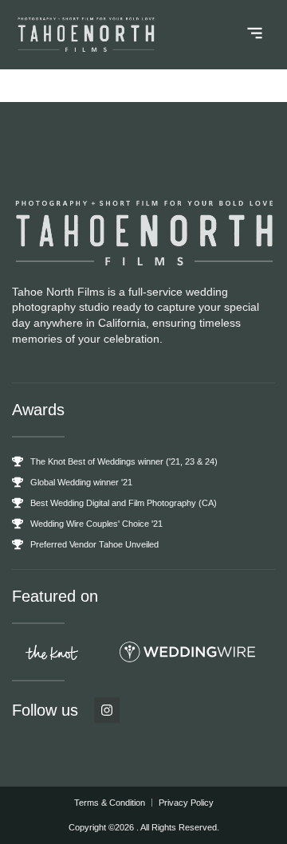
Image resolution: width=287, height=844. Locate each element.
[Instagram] (107, 710)
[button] (255, 35)
